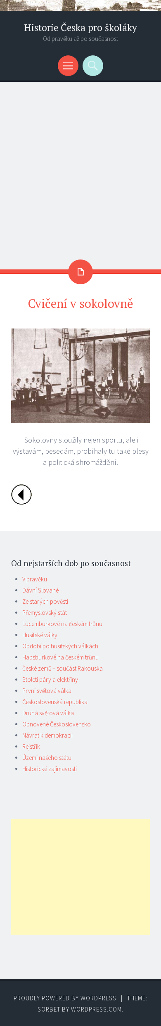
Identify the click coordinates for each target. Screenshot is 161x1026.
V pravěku (34, 579)
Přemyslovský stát (44, 613)
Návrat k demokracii (47, 735)
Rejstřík (31, 746)
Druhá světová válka (48, 713)
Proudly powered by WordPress (65, 998)
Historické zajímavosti (49, 769)
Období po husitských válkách (60, 646)
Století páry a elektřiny (50, 679)
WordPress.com (96, 1009)
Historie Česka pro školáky (80, 27)
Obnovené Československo (56, 724)
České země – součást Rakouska (62, 668)
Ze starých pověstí (45, 601)
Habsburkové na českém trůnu (60, 657)
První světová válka (46, 691)
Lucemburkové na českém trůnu (62, 624)
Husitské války (39, 635)
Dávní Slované (40, 590)
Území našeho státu (46, 758)
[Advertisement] (80, 166)
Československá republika (55, 702)
